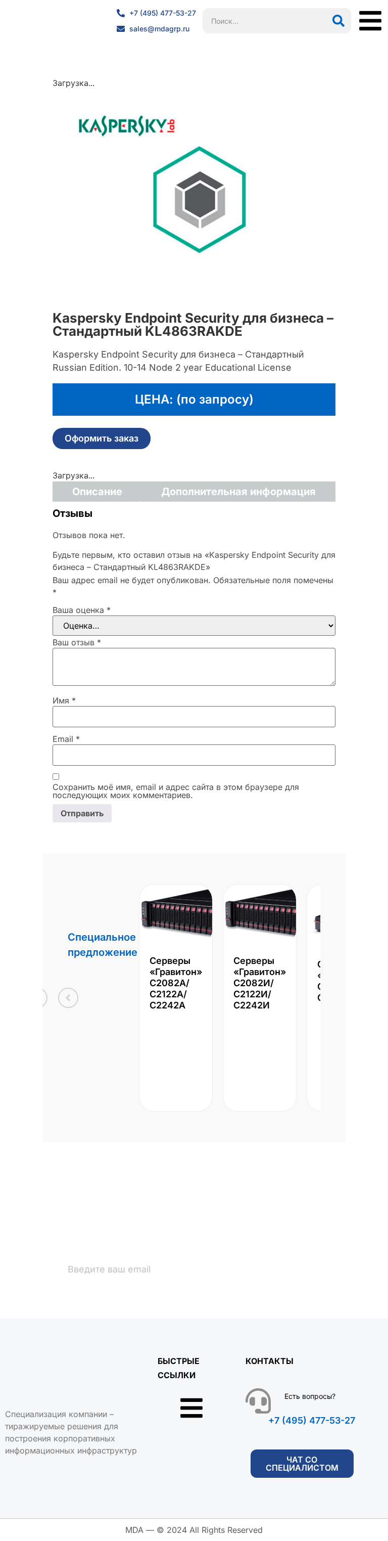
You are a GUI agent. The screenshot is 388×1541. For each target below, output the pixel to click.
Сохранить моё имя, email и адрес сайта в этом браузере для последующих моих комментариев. (176, 791)
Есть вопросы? (309, 1396)
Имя (64, 700)
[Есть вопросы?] (258, 1401)
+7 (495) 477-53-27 (311, 1420)
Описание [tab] (97, 492)
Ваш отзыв (77, 642)
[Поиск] (338, 20)
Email (66, 739)
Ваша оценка (82, 610)
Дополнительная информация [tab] (238, 492)
